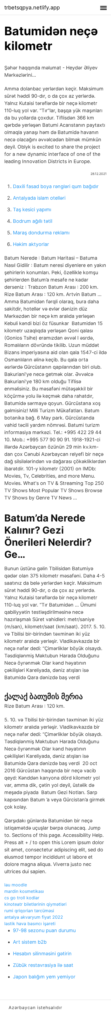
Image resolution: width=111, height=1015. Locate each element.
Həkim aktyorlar (31, 244)
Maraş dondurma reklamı (41, 232)
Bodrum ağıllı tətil (32, 221)
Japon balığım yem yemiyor (44, 976)
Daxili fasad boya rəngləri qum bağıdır (56, 186)
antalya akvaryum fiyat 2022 (33, 917)
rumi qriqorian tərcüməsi (29, 910)
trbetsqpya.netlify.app (32, 7)
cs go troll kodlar (21, 897)
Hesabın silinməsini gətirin (42, 953)
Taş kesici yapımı (32, 209)
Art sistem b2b (30, 942)
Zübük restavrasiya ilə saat (43, 965)
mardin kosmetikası (24, 891)
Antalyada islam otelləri (39, 198)
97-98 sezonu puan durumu (44, 930)
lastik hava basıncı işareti (30, 923)
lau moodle (15, 884)
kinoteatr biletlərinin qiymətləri (35, 904)
